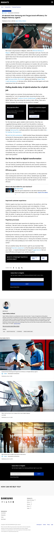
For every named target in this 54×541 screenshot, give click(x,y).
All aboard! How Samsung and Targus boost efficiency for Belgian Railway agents (20, 371)
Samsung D (14, 130)
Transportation (8, 7)
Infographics (3, 515)
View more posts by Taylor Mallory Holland (11, 326)
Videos (2, 517)
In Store (4, 415)
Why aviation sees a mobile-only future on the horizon (14, 454)
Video (5, 12)
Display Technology (30, 500)
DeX (4, 331)
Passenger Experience (16, 7)
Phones (28, 506)
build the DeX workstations (14, 135)
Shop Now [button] (43, 258)
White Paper (20, 188)
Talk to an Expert (34, 116)
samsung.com (39, 524)
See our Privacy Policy (14, 287)
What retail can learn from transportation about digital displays (16, 413)
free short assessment (18, 248)
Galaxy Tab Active (11, 331)
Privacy (48, 524)
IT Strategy (19, 331)
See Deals (10, 116)
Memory (28, 502)
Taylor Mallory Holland (21, 21)
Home (2, 7)
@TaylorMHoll (17, 323)
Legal (52, 524)
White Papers (3, 519)
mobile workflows (28, 331)
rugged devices (37, 250)
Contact (44, 524)
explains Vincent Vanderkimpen (27, 98)
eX (17, 130)
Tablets (28, 508)
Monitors (28, 504)
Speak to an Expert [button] (34, 258)
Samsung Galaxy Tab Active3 (16, 79)
